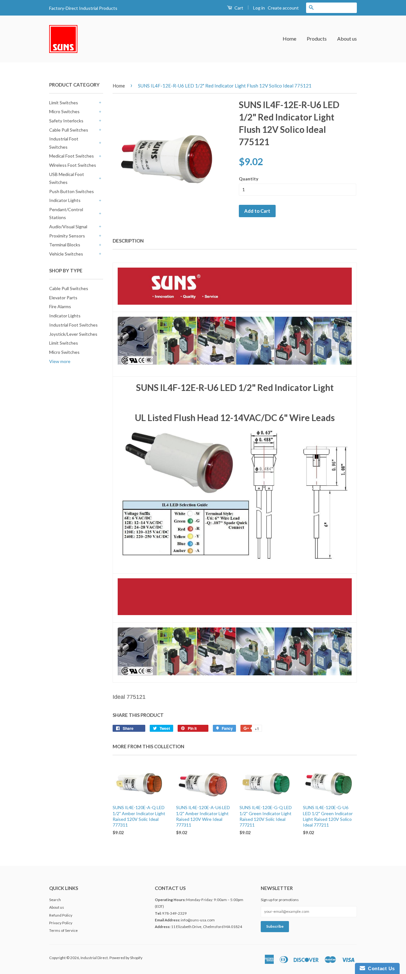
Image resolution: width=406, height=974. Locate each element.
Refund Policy (60, 915)
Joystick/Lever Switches (73, 334)
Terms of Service (63, 930)
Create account (283, 7)
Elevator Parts (63, 297)
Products (317, 39)
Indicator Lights (65, 200)
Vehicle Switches (66, 253)
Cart (238, 7)
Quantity (248, 178)
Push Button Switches (71, 191)
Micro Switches (64, 111)
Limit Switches (63, 102)
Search (55, 899)
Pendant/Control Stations (66, 213)
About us (347, 39)
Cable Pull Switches (68, 130)
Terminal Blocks (64, 244)
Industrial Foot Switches (63, 142)
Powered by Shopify (125, 957)
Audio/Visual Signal (68, 226)
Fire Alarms (60, 306)
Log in (259, 7)
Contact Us (380, 968)
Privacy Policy (60, 922)
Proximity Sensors (67, 235)
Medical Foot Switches (71, 156)
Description (128, 241)
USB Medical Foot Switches (66, 178)
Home (289, 39)
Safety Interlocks (66, 120)
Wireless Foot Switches (72, 165)
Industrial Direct (94, 957)
